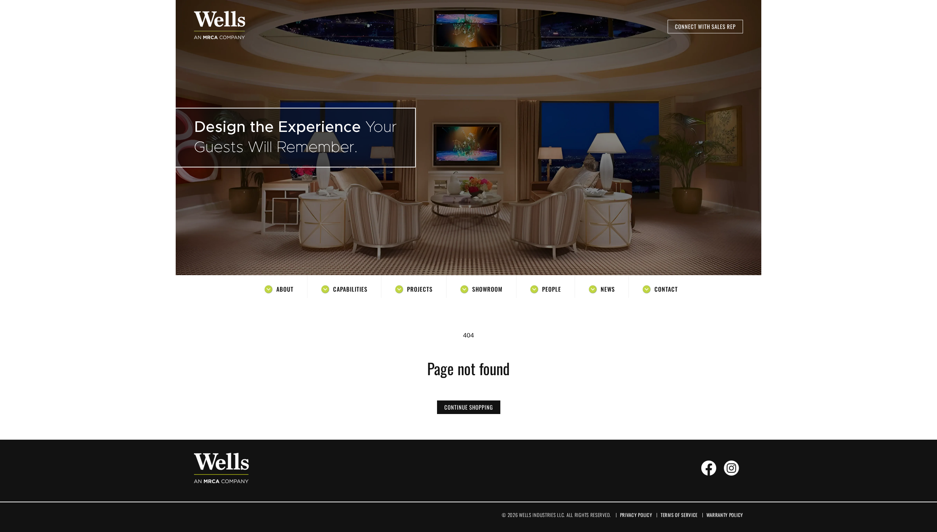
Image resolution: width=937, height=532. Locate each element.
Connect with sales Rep (705, 26)
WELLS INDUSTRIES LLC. (542, 514)
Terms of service (679, 514)
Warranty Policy (724, 514)
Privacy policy (636, 514)
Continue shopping (468, 407)
